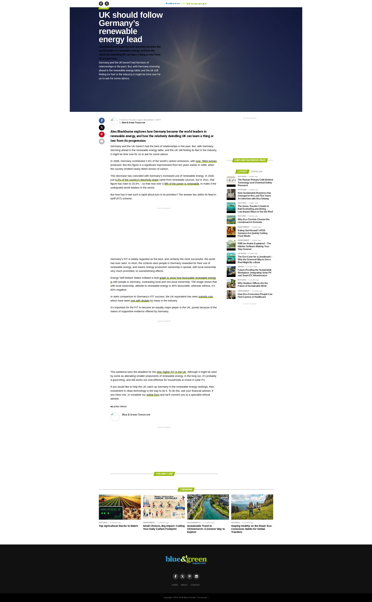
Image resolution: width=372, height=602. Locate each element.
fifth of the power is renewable (181, 183)
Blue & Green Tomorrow (133, 122)
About (184, 585)
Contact (195, 585)
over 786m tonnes (206, 161)
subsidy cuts (205, 296)
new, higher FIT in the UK (171, 371)
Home (175, 585)
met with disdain (140, 300)
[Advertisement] (164, 230)
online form (152, 394)
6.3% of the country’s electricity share (137, 179)
